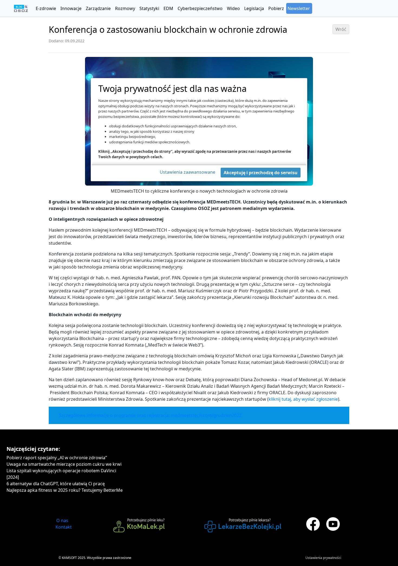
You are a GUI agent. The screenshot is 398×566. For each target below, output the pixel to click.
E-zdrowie (46, 8)
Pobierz (276, 8)
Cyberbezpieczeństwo (200, 8)
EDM (168, 8)
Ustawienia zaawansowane (187, 172)
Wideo (233, 8)
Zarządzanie (98, 8)
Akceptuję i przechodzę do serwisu (261, 173)
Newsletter (299, 8)
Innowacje (70, 8)
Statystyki (149, 8)
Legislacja (254, 8)
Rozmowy (125, 8)
